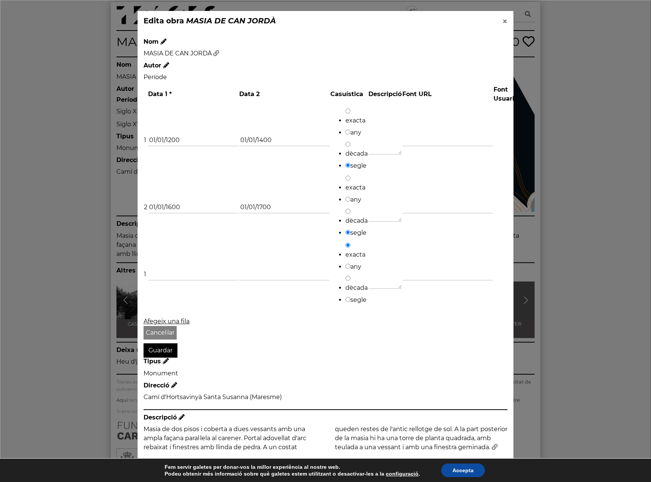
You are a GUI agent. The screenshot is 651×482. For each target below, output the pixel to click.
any (355, 132)
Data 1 (160, 94)
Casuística (346, 94)
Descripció (385, 94)
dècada (356, 153)
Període (155, 77)
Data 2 (249, 94)
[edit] (163, 41)
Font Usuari (504, 94)
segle (358, 165)
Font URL (417, 94)
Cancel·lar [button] (160, 332)
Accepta (463, 470)
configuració (402, 474)
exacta (355, 120)
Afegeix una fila (166, 321)
